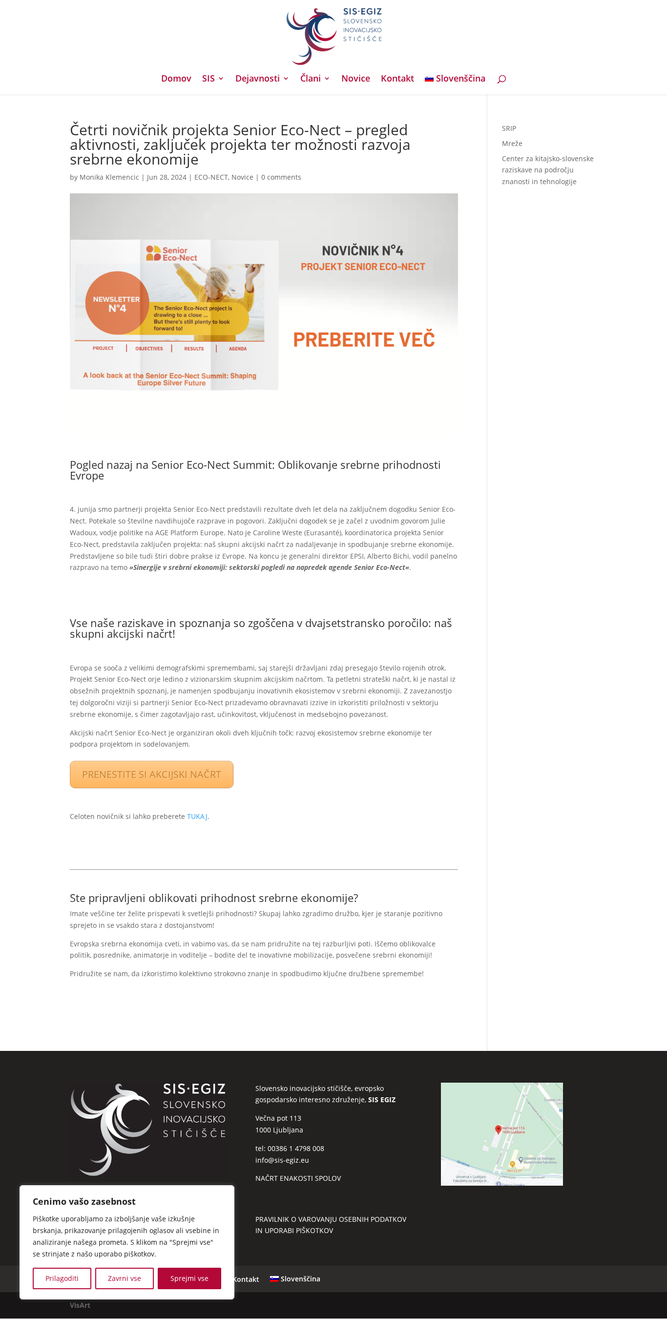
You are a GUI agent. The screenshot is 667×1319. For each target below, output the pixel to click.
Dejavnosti (257, 79)
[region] (127, 1242)
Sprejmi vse (189, 1278)
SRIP (509, 128)
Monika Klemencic (109, 177)
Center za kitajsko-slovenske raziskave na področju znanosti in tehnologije (548, 170)
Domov (176, 79)
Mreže (512, 143)
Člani (310, 79)
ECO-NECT (211, 177)
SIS (208, 79)
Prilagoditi (62, 1278)
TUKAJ (197, 816)
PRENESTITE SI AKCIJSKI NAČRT (151, 774)
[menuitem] (455, 85)
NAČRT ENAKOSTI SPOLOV (298, 1178)
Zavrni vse (124, 1278)
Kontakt (397, 79)
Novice (355, 79)
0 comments (281, 177)
